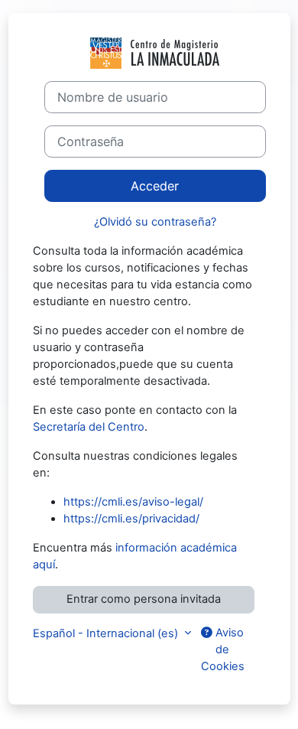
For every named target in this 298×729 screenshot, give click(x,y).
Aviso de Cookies (223, 649)
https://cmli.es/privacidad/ (131, 519)
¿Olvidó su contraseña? (155, 222)
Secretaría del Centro (88, 427)
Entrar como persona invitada (143, 599)
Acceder (155, 186)
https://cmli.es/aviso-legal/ (133, 502)
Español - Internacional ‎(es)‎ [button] (107, 633)
